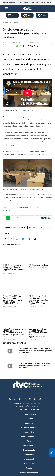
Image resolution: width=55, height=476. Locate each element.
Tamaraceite (44, 227)
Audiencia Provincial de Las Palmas (18, 120)
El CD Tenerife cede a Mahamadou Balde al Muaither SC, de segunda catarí (13, 268)
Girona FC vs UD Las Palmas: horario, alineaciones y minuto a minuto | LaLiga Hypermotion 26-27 (12, 300)
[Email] (34, 238)
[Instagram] (30, 399)
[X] (5, 238)
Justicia (32, 227)
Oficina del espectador (32, 403)
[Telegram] (22, 238)
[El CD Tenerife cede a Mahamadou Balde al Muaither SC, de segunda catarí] (14, 256)
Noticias (14, 23)
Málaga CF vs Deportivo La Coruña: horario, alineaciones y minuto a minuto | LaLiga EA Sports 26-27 (14, 333)
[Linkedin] (28, 238)
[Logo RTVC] (27, 8)
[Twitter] (20, 399)
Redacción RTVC (10, 43)
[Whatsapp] (45, 399)
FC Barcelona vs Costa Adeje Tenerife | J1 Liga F (39, 266)
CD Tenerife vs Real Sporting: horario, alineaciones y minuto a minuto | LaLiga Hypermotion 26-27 (38, 300)
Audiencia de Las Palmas (14, 227)
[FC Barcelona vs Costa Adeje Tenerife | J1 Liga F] (40, 256)
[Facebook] (11, 238)
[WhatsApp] (16, 238)
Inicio (5, 23)
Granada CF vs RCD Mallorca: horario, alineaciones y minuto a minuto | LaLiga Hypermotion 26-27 (38, 333)
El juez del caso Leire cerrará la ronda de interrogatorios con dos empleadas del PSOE (34, 366)
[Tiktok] (25, 399)
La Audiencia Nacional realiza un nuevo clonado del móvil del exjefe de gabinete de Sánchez (35, 351)
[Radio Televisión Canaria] (27, 384)
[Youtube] (10, 399)
